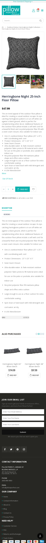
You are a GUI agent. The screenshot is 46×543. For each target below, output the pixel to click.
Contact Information (10, 501)
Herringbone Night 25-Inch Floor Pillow (21, 98)
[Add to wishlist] (33, 189)
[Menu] (42, 10)
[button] (36, 333)
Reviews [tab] (7, 214)
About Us (6, 505)
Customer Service (10, 526)
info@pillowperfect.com (10, 487)
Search (40, 20)
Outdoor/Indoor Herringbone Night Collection (23, 27)
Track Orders (8, 538)
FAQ (4, 530)
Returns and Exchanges (12, 534)
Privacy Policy (8, 517)
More (4, 173)
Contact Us (7, 513)
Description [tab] (7, 208)
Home (3, 27)
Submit (23, 432)
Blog (5, 509)
